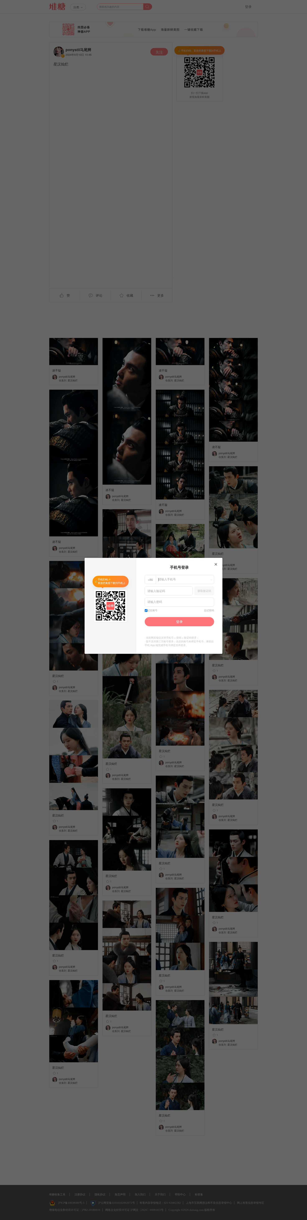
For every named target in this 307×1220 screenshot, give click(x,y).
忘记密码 (209, 610)
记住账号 (152, 610)
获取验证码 (204, 591)
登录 (179, 621)
